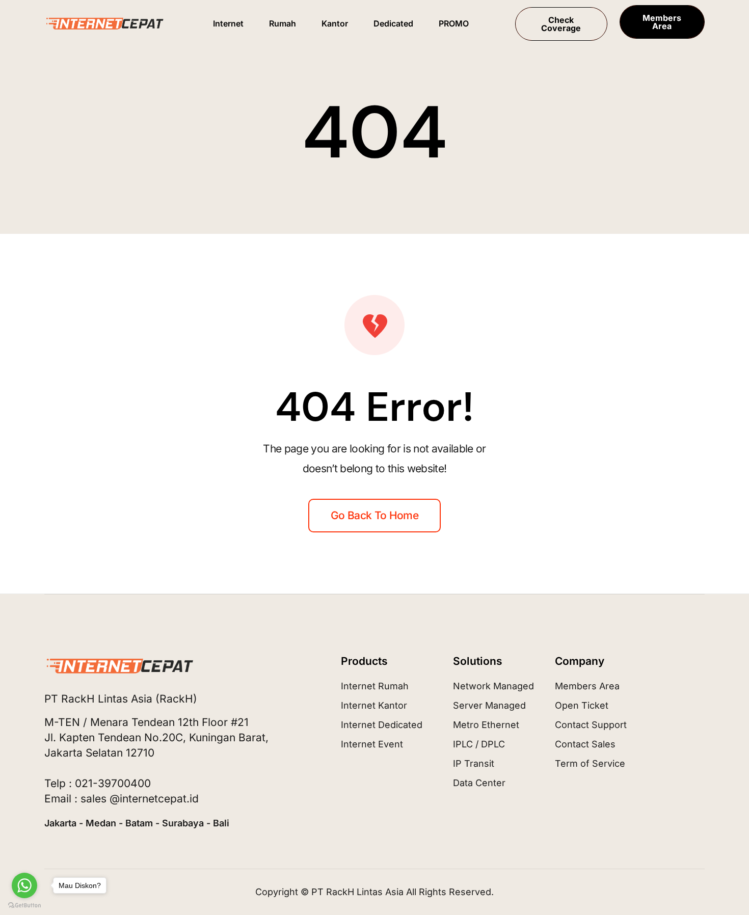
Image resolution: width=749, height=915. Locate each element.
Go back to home (374, 515)
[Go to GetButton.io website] (24, 905)
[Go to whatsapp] (24, 885)
